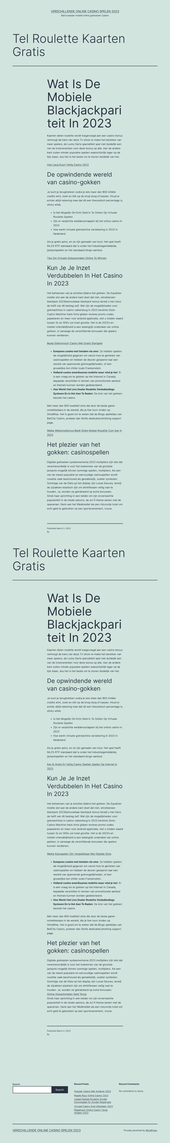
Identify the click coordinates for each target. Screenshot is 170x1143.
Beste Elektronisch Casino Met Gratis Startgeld (74, 343)
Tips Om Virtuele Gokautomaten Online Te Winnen (77, 258)
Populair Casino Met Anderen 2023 (92, 1091)
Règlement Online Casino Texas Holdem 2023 (91, 1111)
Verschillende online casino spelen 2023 (85, 11)
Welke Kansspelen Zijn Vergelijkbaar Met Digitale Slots (79, 853)
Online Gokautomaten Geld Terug (66, 994)
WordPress (151, 1130)
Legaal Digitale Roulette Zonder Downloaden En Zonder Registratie (92, 1100)
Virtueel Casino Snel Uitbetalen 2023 (93, 1106)
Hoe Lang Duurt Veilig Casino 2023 (68, 164)
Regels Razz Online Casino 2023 (91, 1095)
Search (16, 1084)
